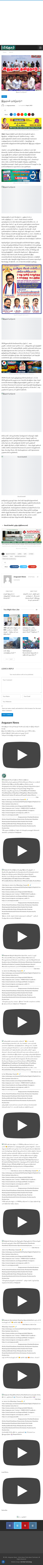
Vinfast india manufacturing (9, 558)
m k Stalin (31, 553)
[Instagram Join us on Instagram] (33, 1525)
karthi (25, 553)
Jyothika (20, 553)
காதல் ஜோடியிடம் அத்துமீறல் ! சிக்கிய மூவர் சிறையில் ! (12, 596)
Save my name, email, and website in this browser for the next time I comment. (21, 709)
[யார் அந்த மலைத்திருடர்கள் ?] (12, 643)
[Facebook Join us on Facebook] (10, 1525)
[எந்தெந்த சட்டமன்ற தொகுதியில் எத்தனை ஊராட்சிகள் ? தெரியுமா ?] (31, 620)
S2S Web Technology (26, 1562)
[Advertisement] (21, 22)
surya (11, 556)
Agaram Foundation (10, 553)
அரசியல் (4, 96)
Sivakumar (5, 556)
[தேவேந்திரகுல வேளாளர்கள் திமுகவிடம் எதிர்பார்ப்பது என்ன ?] (31, 643)
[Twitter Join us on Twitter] (17, 1525)
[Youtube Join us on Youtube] (25, 1525)
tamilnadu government (20, 556)
